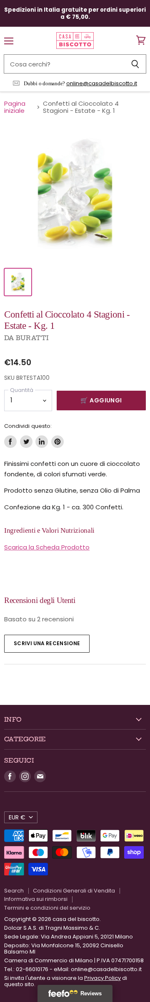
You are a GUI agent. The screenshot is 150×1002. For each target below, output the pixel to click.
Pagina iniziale (14, 107)
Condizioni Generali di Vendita (74, 891)
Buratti (32, 338)
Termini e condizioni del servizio (47, 908)
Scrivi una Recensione (47, 643)
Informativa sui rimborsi (36, 899)
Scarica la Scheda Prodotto (47, 547)
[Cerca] (135, 64)
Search (14, 891)
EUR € (17, 817)
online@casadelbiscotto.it (101, 83)
